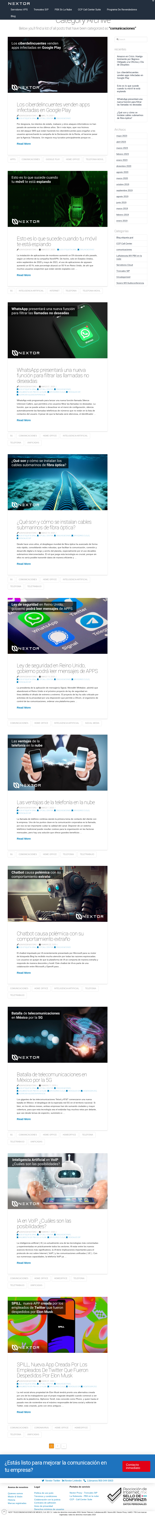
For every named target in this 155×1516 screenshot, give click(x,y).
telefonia (71, 291)
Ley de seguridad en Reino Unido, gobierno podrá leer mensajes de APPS (57, 668)
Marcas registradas (17, 1503)
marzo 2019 (122, 208)
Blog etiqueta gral (27, 118)
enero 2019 (121, 220)
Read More (24, 143)
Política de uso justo (43, 1493)
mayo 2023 (121, 136)
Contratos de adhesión (45, 1503)
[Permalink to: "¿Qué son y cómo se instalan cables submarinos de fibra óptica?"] (57, 482)
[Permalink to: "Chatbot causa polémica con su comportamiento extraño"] (57, 894)
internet (54, 291)
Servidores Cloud (57, 392)
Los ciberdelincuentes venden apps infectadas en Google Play (53, 107)
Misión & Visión (15, 1496)
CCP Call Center (45, 118)
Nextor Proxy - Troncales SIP (83, 1493)
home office (73, 159)
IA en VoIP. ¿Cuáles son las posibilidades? (44, 1224)
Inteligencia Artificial (31, 291)
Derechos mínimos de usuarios (49, 1509)
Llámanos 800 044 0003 (99, 1480)
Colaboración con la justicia (47, 1499)
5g (11, 291)
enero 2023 (121, 160)
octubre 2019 (122, 184)
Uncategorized (89, 1091)
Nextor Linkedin (73, 1480)
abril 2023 (121, 142)
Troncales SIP (74, 392)
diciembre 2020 (123, 166)
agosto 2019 (122, 196)
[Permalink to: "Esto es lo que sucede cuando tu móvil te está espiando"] (57, 199)
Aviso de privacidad (43, 1506)
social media (92, 723)
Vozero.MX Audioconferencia (31, 395)
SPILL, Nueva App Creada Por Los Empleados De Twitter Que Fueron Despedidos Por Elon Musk (52, 1370)
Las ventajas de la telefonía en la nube (56, 802)
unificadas (33, 443)
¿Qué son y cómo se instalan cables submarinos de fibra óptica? (54, 525)
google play (53, 159)
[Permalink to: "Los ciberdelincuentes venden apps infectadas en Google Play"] (57, 65)
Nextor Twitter (52, 1480)
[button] (152, 3)
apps (13, 159)
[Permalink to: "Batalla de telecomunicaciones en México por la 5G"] (57, 1035)
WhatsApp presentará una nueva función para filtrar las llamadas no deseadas (53, 375)
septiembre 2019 (124, 190)
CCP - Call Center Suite (81, 1499)
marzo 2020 (122, 178)
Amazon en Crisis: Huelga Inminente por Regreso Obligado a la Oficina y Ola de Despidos (130, 60)
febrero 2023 (122, 154)
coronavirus (41, 1428)
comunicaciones (63, 118)
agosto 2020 (122, 172)
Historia (11, 1500)
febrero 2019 (122, 214)
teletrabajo (34, 586)
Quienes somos (15, 1493)
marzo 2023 (122, 148)
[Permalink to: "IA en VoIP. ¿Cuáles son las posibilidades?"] (57, 1181)
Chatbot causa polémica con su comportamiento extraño (50, 936)
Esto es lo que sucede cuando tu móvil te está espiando (57, 241)
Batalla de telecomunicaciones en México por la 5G (52, 1077)
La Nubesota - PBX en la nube (84, 1496)
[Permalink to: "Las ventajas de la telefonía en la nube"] (57, 763)
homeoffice (69, 1135)
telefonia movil (95, 159)
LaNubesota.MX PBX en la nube (32, 392)
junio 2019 (121, 202)
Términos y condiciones (45, 1496)
